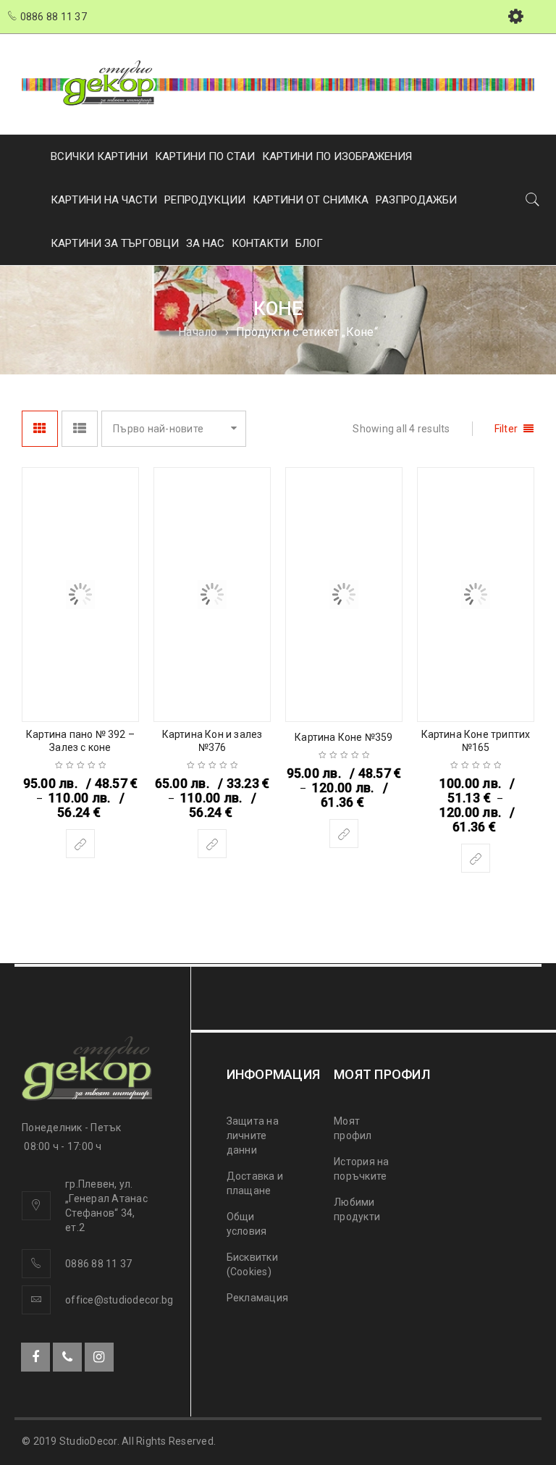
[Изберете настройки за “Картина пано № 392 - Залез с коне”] (80, 843)
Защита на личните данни (253, 1135)
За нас (205, 243)
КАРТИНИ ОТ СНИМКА (310, 199)
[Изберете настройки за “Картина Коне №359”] (343, 833)
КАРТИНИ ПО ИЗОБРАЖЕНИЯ (337, 156)
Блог (309, 243)
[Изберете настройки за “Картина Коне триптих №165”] (475, 858)
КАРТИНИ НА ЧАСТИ (104, 199)
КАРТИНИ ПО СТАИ (205, 156)
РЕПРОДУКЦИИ (204, 199)
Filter (506, 429)
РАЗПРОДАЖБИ (416, 199)
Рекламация (258, 1298)
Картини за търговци (115, 243)
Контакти (260, 243)
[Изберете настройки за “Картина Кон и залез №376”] (212, 843)
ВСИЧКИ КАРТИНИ (99, 156)
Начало (198, 332)
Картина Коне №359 (343, 737)
